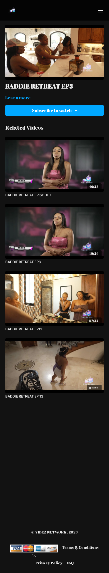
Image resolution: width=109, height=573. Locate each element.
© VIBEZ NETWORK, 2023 (54, 532)
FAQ (70, 562)
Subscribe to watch (52, 110)
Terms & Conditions (80, 547)
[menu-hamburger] (100, 10)
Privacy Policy (48, 562)
